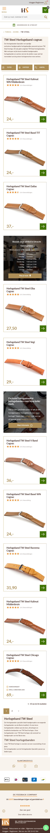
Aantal (42, 67)
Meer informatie (23, 425)
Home (16, 32)
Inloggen (5, 831)
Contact (5, 828)
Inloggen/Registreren (36, 3)
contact (28, 416)
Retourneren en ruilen (17, 828)
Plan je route (24, 276)
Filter (9, 67)
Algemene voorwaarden (34, 828)
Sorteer (26, 67)
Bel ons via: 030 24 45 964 (28, 831)
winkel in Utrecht (28, 419)
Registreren (14, 831)
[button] (4, 9)
